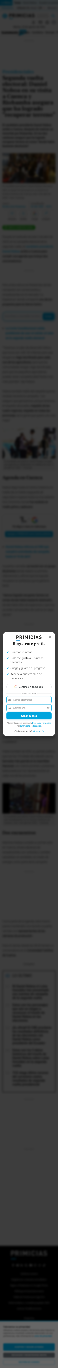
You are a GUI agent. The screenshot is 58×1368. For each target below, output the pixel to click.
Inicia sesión (38, 731)
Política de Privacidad (41, 723)
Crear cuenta (29, 715)
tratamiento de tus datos (30, 726)
